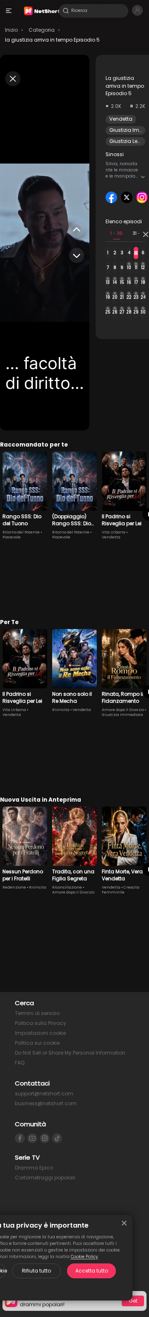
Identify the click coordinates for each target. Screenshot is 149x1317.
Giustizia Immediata (122, 714)
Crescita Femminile (120, 890)
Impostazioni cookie (40, 1032)
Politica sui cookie (37, 1042)
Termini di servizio (37, 1013)
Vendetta (120, 118)
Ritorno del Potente (21, 532)
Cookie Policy (84, 1257)
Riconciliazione (67, 887)
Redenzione (14, 887)
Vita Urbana (113, 532)
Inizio (11, 29)
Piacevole (11, 537)
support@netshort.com (44, 1093)
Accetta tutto (91, 1270)
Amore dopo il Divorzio (123, 709)
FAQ (19, 1062)
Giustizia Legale (129, 141)
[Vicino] (124, 1223)
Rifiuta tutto (36, 1270)
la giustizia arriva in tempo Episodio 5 (52, 39)
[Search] (65, 10)
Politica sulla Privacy (40, 1023)
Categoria (42, 29)
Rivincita (61, 709)
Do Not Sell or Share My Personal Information (70, 1052)
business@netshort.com (46, 1103)
